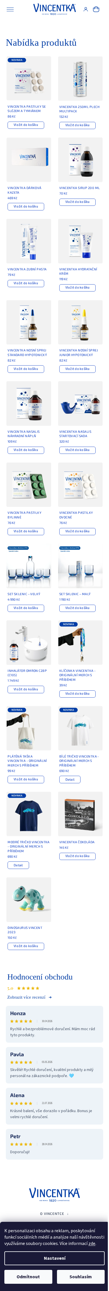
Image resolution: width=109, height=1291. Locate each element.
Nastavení (54, 1258)
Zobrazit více (29, 997)
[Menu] (10, 9)
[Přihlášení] (85, 9)
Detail (69, 779)
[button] (54, 1213)
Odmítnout (28, 1277)
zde (91, 1243)
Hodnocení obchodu (40, 976)
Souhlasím (80, 1277)
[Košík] (96, 9)
